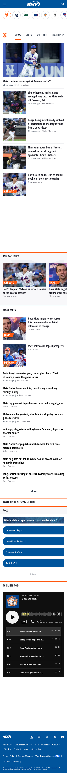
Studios (7, 749)
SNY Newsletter (42, 744)
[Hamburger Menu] (5, 4)
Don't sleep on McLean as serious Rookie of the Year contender (45, 176)
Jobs (26, 749)
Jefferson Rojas (14, 530)
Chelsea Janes (55, 296)
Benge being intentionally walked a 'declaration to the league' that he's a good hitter (46, 123)
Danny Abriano (35, 182)
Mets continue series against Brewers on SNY (27, 81)
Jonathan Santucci (16, 541)
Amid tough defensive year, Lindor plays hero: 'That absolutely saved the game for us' (30, 375)
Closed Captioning (12, 761)
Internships (35, 749)
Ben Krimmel (48, 103)
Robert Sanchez (24, 395)
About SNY (8, 744)
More (34, 491)
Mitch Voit (12, 563)
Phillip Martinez (49, 131)
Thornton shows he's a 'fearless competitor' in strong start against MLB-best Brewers (45, 151)
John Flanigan (9, 436)
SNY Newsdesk (22, 85)
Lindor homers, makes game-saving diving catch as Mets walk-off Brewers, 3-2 (46, 96)
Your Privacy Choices (44, 756)
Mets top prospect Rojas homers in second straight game (33, 403)
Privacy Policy (9, 756)
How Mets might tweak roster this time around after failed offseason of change (44, 322)
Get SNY (56, 744)
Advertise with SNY (24, 744)
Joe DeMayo (33, 349)
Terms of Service (25, 756)
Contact (17, 749)
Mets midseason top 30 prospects (46, 346)
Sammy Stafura (14, 552)
